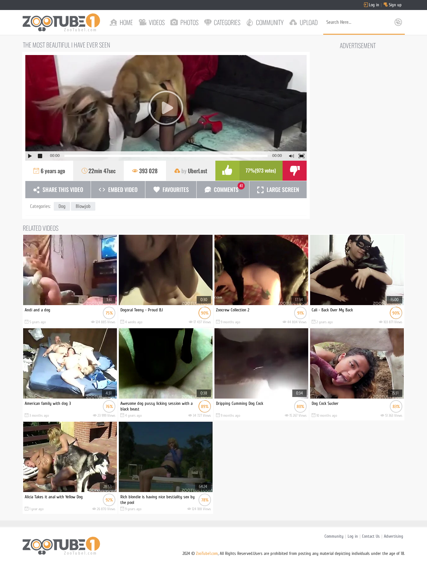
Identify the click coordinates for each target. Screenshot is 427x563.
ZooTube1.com (207, 553)
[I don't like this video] (295, 171)
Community (334, 536)
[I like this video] (227, 171)
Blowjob (83, 206)
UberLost (197, 171)
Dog (61, 206)
